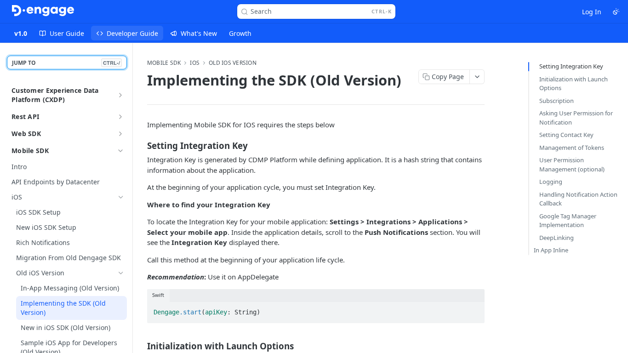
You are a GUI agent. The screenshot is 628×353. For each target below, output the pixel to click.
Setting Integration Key (571, 66)
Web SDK (26, 133)
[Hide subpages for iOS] (121, 197)
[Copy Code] (473, 309)
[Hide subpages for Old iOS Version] (121, 273)
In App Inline (551, 250)
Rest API (25, 116)
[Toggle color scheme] (616, 11)
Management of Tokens (571, 147)
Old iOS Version (233, 63)
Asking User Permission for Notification (576, 117)
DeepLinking (556, 237)
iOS (195, 63)
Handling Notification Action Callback (578, 199)
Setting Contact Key (566, 135)
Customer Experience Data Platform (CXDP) (55, 95)
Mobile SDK (30, 150)
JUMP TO (66, 63)
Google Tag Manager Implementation (567, 220)
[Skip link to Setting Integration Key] (141, 145)
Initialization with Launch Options (573, 83)
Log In (591, 11)
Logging (550, 181)
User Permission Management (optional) (572, 164)
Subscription (556, 101)
